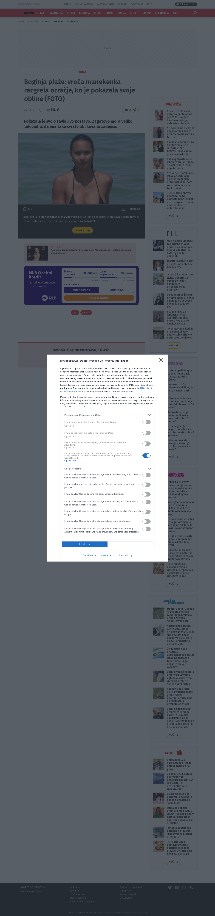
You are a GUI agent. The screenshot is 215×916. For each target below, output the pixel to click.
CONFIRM (85, 544)
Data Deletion (89, 555)
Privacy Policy (125, 555)
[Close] (162, 361)
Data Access (107, 555)
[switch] (146, 422)
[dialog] (107, 458)
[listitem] (107, 415)
